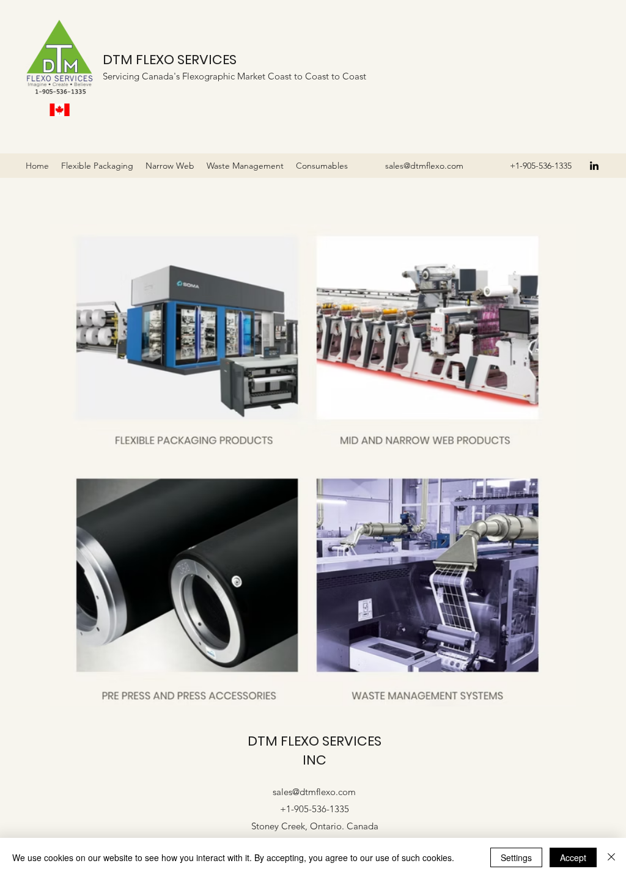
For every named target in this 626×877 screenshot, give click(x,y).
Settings (516, 857)
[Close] (611, 857)
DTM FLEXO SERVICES (170, 59)
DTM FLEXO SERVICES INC (314, 750)
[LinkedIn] (594, 166)
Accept (573, 857)
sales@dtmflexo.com (424, 165)
